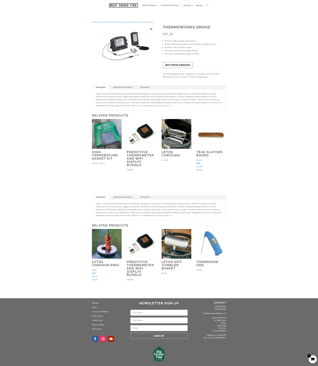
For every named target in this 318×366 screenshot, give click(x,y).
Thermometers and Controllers (124, 22)
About (94, 307)
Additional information (123, 87)
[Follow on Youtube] (111, 339)
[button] (151, 29)
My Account (97, 329)
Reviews (95, 303)
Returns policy (98, 324)
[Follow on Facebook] (95, 339)
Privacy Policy (97, 316)
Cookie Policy (97, 320)
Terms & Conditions (100, 311)
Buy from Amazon (177, 65)
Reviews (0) (145, 87)
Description (101, 87)
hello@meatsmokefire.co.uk (214, 313)
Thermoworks (201, 77)
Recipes (199, 5)
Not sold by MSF (212, 74)
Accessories (107, 22)
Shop (100, 22)
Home (94, 22)
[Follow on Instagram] (103, 339)
